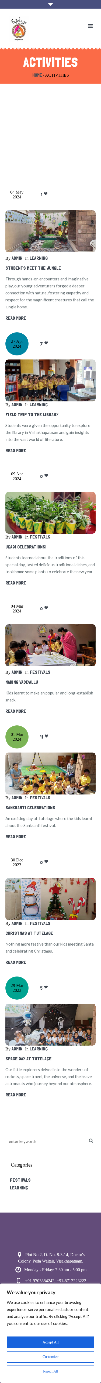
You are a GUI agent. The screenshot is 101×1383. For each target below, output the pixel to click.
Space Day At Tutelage (28, 1058)
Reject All (50, 1371)
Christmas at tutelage (29, 933)
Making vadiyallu (21, 682)
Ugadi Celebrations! (25, 547)
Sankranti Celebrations (30, 807)
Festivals (40, 537)
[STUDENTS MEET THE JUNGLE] (50, 231)
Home (37, 75)
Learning (39, 258)
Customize (50, 1357)
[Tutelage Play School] (18, 28)
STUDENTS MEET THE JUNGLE (33, 268)
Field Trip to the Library (31, 414)
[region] (50, 1333)
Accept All (51, 1342)
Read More (15, 318)
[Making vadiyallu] (50, 645)
